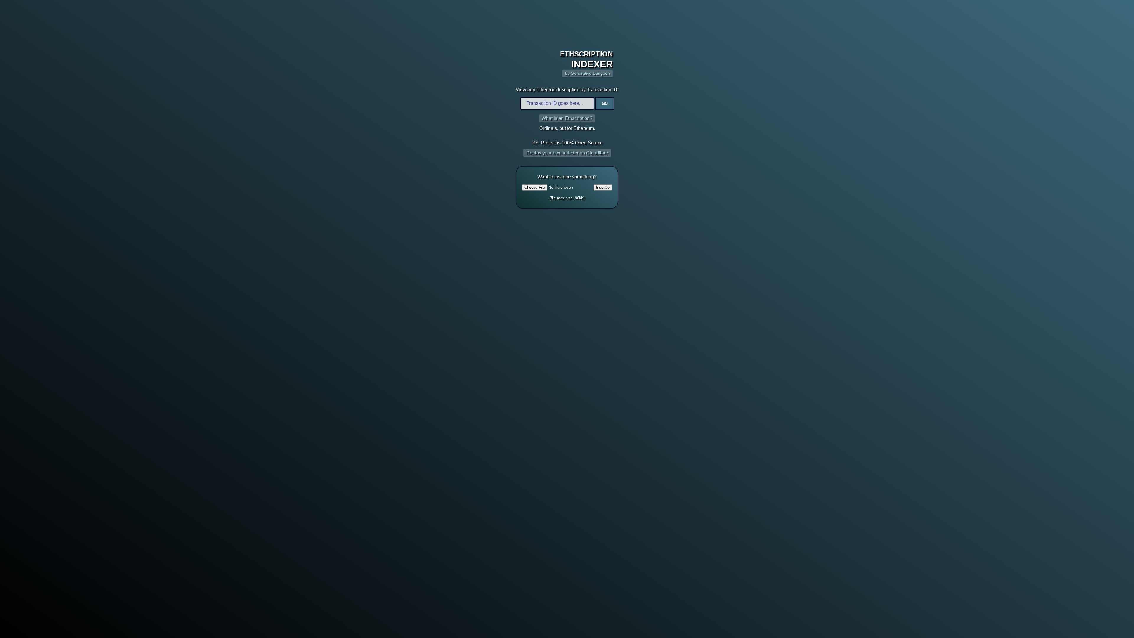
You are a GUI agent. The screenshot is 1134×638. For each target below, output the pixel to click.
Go (605, 103)
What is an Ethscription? (567, 118)
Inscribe (603, 187)
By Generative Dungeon (587, 73)
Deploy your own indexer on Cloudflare (567, 152)
